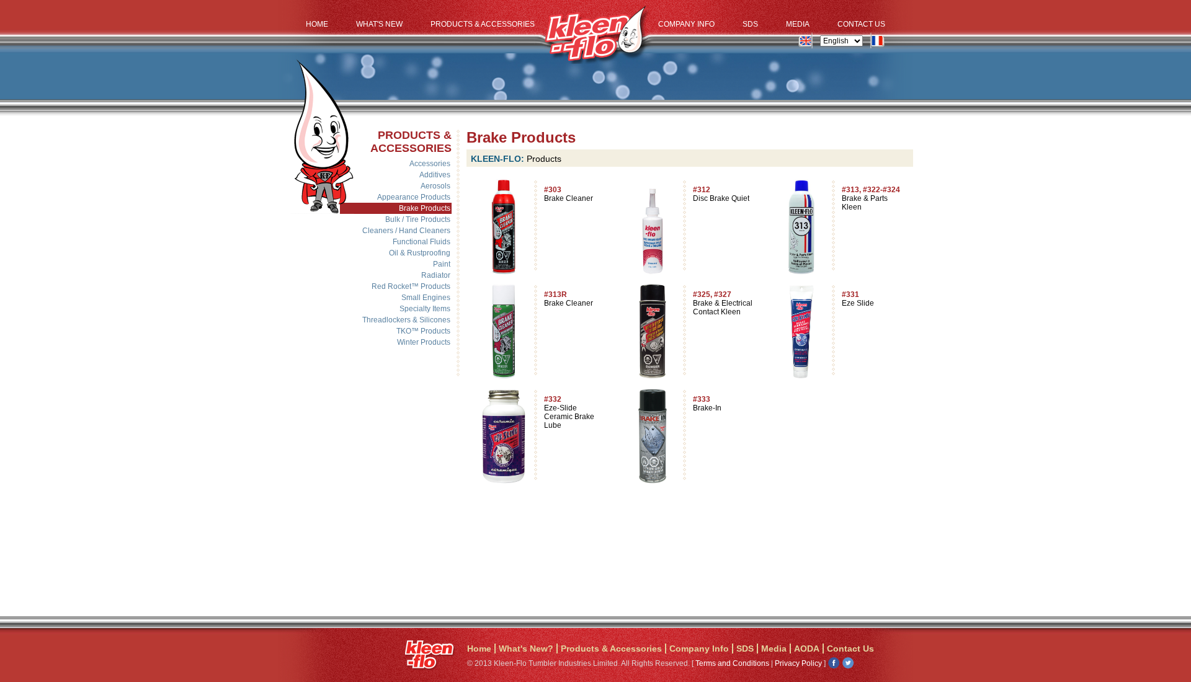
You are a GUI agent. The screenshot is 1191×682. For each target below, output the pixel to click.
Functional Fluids (421, 241)
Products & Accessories (482, 24)
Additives (434, 174)
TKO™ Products (423, 331)
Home (317, 24)
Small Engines (425, 297)
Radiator (435, 275)
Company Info (686, 24)
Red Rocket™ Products (411, 286)
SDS (750, 24)
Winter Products (423, 342)
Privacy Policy (798, 663)
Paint (441, 264)
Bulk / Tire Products (417, 219)
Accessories (429, 163)
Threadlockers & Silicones (406, 320)
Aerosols (435, 186)
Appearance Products (413, 197)
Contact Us (861, 24)
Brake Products (424, 208)
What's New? (526, 648)
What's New (379, 24)
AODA (806, 648)
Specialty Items (424, 308)
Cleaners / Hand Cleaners (406, 230)
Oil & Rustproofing (419, 253)
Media (798, 24)
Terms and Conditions (732, 663)
